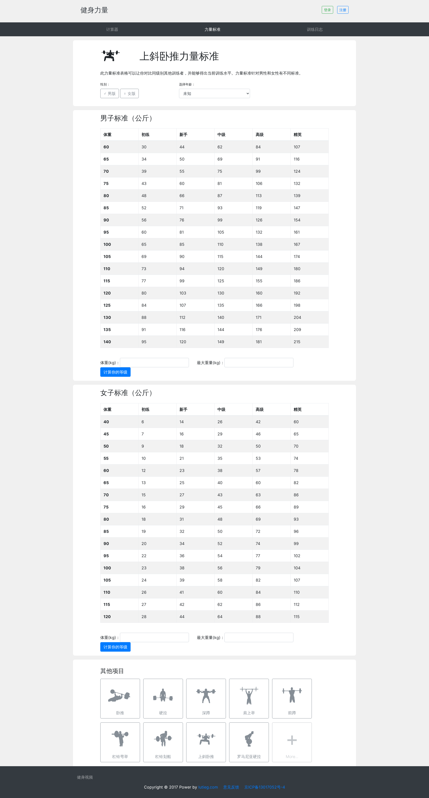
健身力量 (94, 10)
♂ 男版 (110, 93)
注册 (342, 10)
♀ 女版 (129, 93)
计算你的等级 (115, 372)
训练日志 (315, 29)
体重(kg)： (110, 362)
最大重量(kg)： (210, 362)
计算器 (112, 29)
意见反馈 (231, 787)
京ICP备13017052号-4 (264, 787)
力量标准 (212, 29)
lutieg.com (208, 787)
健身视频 (85, 777)
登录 (327, 10)
